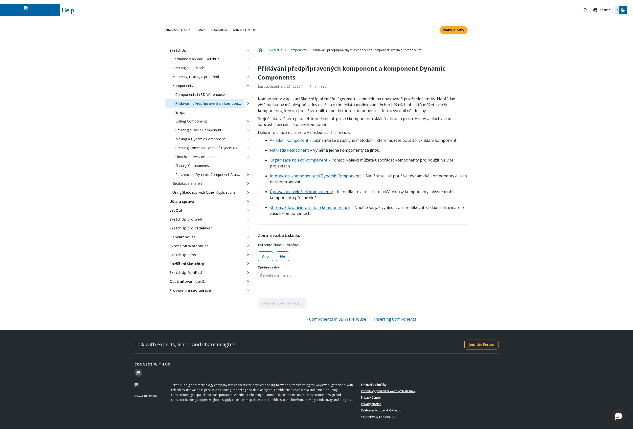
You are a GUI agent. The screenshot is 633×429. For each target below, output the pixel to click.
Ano (265, 256)
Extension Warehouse (189, 245)
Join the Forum (481, 344)
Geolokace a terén (187, 183)
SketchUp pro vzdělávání (191, 227)
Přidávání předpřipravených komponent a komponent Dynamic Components (209, 103)
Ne (282, 256)
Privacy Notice (371, 404)
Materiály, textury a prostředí (195, 76)
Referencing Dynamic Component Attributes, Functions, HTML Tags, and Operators (209, 174)
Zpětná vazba (268, 267)
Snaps (180, 112)
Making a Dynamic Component (200, 139)
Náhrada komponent (289, 150)
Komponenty (182, 85)
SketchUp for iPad (185, 272)
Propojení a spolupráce (190, 290)
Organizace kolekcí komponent (298, 160)
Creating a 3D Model (188, 67)
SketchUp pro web (185, 219)
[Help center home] (260, 50)
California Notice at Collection (382, 410)
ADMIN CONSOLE (245, 30)
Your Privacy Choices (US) (378, 417)
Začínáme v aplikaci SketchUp (196, 59)
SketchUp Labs (182, 254)
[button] (619, 416)
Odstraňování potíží (187, 281)
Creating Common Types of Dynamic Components (209, 147)
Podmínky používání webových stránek (388, 391)
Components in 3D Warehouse (200, 94)
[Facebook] (138, 373)
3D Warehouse (182, 236)
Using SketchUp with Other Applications (203, 192)
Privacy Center (371, 397)
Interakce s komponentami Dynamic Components (316, 176)
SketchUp (177, 50)
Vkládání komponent (289, 140)
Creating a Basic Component (198, 130)
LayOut (175, 210)
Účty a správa (181, 201)
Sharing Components (192, 165)
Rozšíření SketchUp (186, 263)
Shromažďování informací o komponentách (310, 207)
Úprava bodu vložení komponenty (301, 191)
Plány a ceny (453, 30)
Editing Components (191, 121)
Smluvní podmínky (373, 385)
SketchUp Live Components (197, 156)
